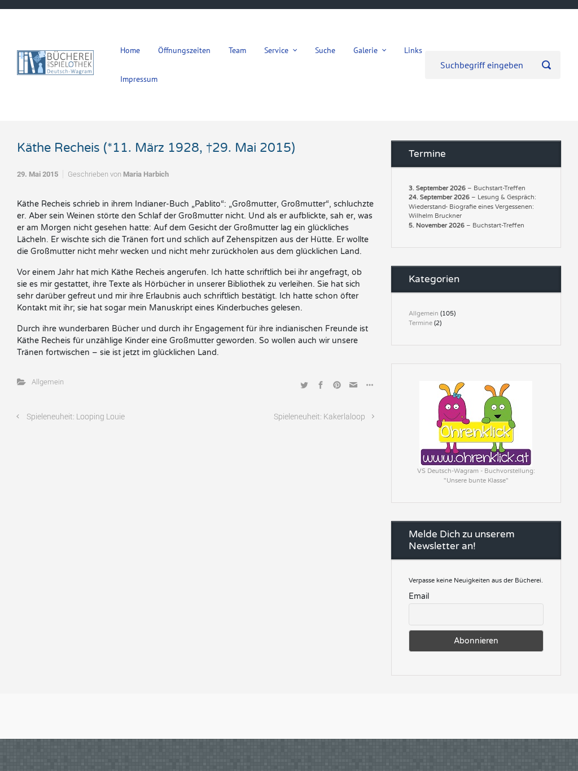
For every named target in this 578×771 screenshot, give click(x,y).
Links (413, 50)
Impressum (138, 79)
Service (276, 50)
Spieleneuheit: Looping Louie (76, 417)
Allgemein (48, 382)
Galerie (365, 50)
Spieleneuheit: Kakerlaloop (319, 417)
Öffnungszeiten (184, 50)
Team (237, 50)
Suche (325, 50)
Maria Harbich (146, 174)
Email (419, 596)
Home (130, 50)
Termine (420, 323)
